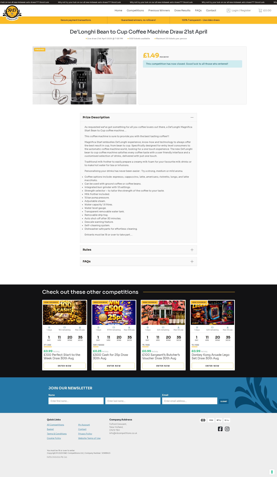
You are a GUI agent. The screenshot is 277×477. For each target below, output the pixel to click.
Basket (50, 429)
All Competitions (55, 424)
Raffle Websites (54, 457)
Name (51, 395)
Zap (65, 457)
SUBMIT (223, 401)
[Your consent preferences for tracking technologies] (272, 472)
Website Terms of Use (89, 438)
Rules (87, 250)
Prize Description (96, 117)
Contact (82, 429)
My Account (84, 424)
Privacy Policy (85, 433)
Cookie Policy (54, 438)
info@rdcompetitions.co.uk (123, 433)
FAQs (87, 261)
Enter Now (64, 366)
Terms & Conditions (57, 433)
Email (165, 395)
